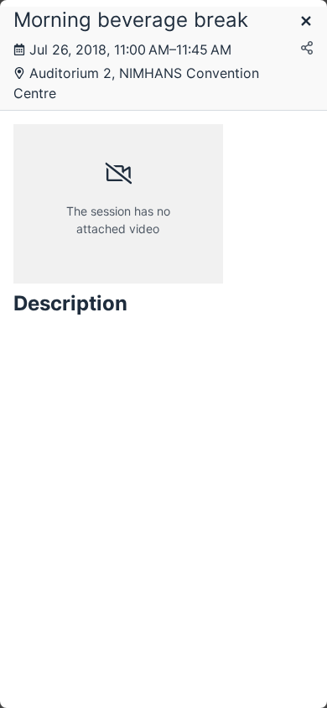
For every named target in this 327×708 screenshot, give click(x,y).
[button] (306, 22)
